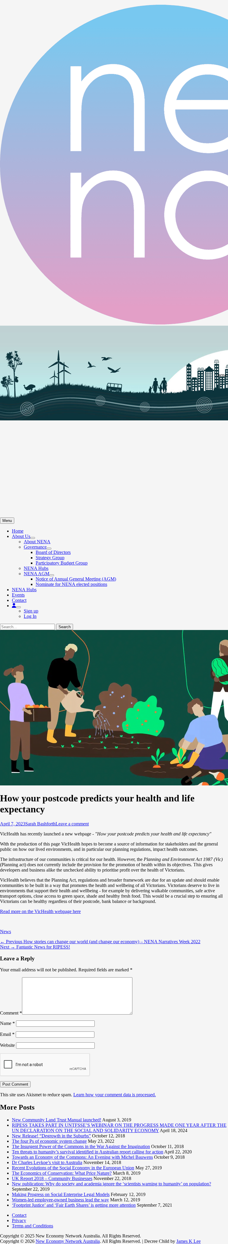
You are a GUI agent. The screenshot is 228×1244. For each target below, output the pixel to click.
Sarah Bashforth (40, 823)
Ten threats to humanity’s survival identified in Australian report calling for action (87, 1151)
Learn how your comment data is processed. (114, 1094)
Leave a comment (72, 823)
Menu (7, 520)
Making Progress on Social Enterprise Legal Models (61, 1194)
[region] (114, 421)
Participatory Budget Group (62, 562)
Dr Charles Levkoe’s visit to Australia (47, 1162)
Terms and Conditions (32, 1225)
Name (7, 1023)
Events (18, 594)
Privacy (19, 1220)
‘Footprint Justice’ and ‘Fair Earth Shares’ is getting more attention (74, 1205)
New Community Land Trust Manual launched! (56, 1119)
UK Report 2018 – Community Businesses (52, 1178)
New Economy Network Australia (68, 1241)
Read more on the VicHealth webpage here (40, 911)
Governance (35, 546)
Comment (11, 1012)
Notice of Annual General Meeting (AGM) (76, 578)
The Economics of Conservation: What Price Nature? (62, 1173)
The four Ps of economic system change (49, 1141)
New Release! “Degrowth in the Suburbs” (51, 1135)
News (5, 931)
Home (17, 530)
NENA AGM (36, 573)
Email (7, 1034)
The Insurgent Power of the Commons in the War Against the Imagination (81, 1146)
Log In (30, 616)
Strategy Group (50, 557)
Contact (19, 600)
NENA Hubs (36, 568)
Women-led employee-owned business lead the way (60, 1199)
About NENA (37, 541)
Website (7, 1045)
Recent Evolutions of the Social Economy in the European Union (73, 1167)
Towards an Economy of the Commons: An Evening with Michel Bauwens (82, 1157)
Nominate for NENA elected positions (71, 584)
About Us (21, 536)
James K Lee (188, 1241)
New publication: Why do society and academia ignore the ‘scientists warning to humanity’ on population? (111, 1183)
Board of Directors (53, 552)
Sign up (31, 610)
